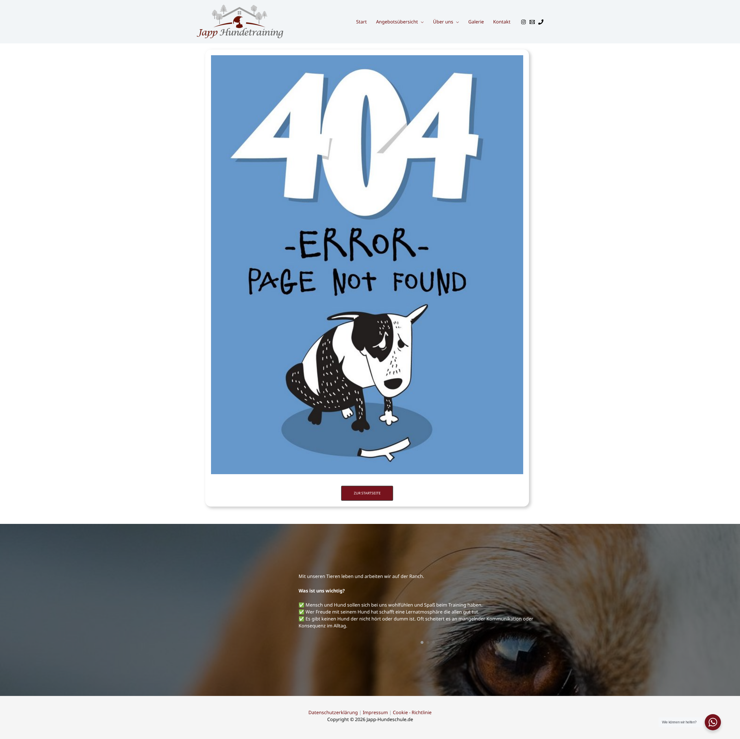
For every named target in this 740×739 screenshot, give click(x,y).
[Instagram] (523, 22)
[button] (421, 22)
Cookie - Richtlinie (412, 677)
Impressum (375, 677)
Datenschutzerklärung (333, 677)
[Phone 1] (540, 22)
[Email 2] (532, 22)
